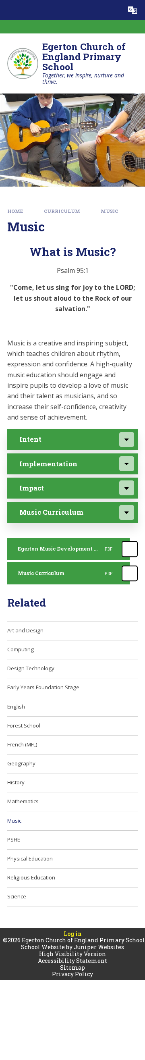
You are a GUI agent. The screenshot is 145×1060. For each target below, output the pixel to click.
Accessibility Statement (72, 960)
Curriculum (62, 211)
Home (15, 211)
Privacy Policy (72, 974)
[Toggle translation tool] (132, 10)
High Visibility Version (72, 954)
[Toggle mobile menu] (10, 10)
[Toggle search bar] (112, 10)
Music (109, 211)
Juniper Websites (99, 947)
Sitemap (72, 967)
